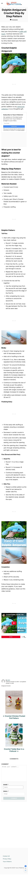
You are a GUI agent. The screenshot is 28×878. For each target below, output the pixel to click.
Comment (5, 764)
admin (8, 680)
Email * (6, 791)
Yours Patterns (7, 861)
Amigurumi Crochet (5, 685)
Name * (5, 784)
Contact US (6, 856)
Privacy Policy (7, 859)
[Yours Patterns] (14, 3)
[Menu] (2, 3)
